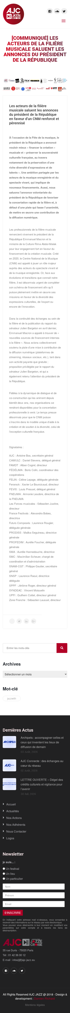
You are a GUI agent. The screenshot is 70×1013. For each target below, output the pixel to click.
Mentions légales (35, 1005)
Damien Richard (44, 998)
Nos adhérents (15, 825)
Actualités (12, 811)
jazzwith (11, 698)
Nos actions (14, 818)
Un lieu (10, 874)
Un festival (12, 869)
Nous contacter (16, 831)
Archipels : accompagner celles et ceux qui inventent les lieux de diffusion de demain (42, 742)
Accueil (11, 804)
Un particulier (14, 879)
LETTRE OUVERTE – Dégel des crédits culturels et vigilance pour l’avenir (42, 784)
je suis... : (9, 862)
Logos (10, 838)
